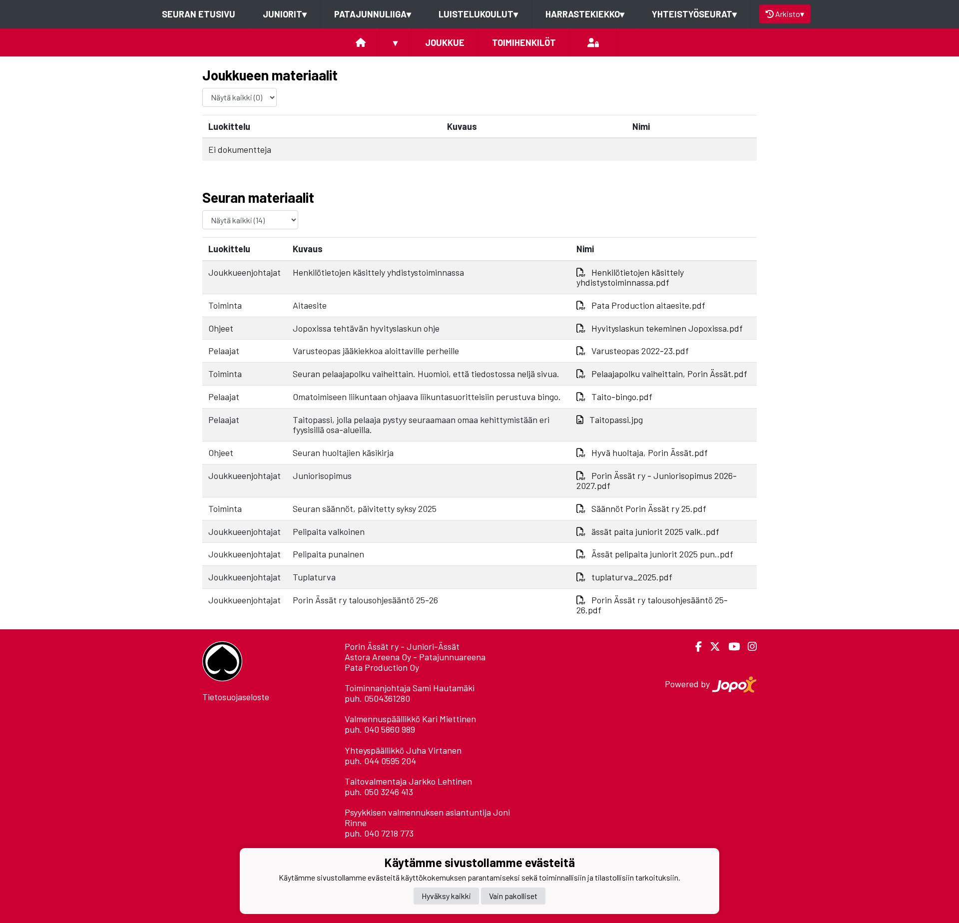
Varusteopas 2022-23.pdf (640, 350)
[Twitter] (711, 646)
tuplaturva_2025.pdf (631, 576)
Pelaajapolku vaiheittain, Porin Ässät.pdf (669, 373)
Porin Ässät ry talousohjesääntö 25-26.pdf (652, 605)
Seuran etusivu (198, 13)
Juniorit (285, 13)
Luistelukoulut (478, 13)
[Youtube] (730, 646)
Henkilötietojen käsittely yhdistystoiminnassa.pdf (630, 277)
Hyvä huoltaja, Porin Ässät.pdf (649, 452)
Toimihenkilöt (524, 42)
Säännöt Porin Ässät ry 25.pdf (648, 508)
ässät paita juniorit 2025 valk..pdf (655, 531)
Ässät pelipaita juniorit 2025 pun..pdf (662, 553)
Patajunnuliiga (372, 13)
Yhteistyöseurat (694, 13)
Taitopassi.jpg (616, 419)
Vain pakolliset (513, 895)
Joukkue (445, 42)
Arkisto (789, 13)
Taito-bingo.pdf (621, 396)
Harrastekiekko (584, 13)
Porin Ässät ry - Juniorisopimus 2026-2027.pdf (656, 480)
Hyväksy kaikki (446, 895)
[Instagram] (748, 646)
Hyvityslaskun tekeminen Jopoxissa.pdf (667, 328)
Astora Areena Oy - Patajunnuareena (415, 656)
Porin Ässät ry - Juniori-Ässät (402, 646)
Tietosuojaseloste (235, 696)
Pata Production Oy (382, 667)
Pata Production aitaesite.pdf (648, 305)
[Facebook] (694, 646)
